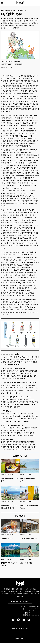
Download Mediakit (21, 601)
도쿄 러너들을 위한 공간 (28, 539)
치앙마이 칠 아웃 (7, 539)
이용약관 (14, 628)
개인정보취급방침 (23, 628)
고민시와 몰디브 (26, 563)
